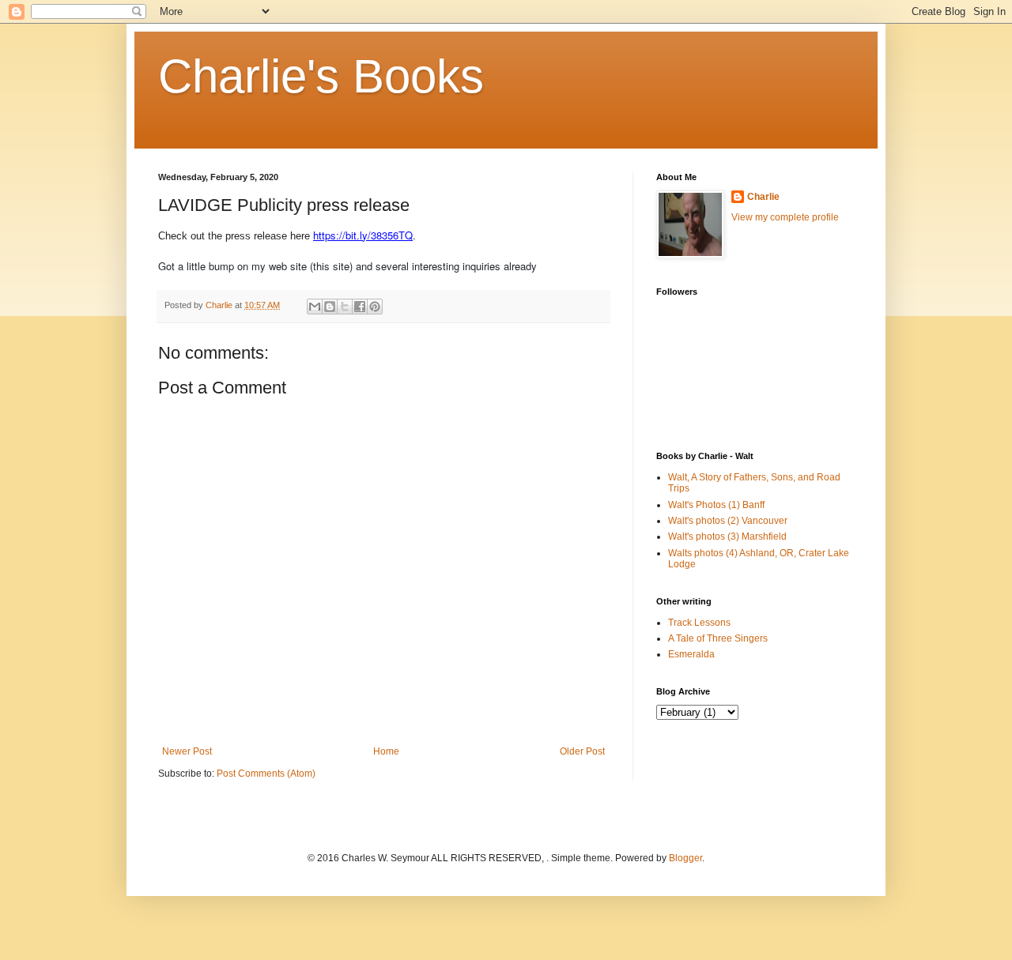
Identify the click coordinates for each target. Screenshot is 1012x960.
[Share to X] (345, 306)
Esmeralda (691, 654)
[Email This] (315, 306)
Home (386, 751)
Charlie (763, 196)
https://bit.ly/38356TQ (363, 235)
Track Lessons (699, 622)
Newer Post (187, 751)
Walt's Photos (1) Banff (716, 504)
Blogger (685, 858)
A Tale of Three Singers (718, 638)
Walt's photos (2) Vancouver (727, 520)
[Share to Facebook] (360, 306)
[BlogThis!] (330, 306)
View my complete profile (785, 217)
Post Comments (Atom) (266, 773)
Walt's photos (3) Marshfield (727, 536)
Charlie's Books (321, 76)
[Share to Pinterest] (375, 306)
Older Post (582, 751)
